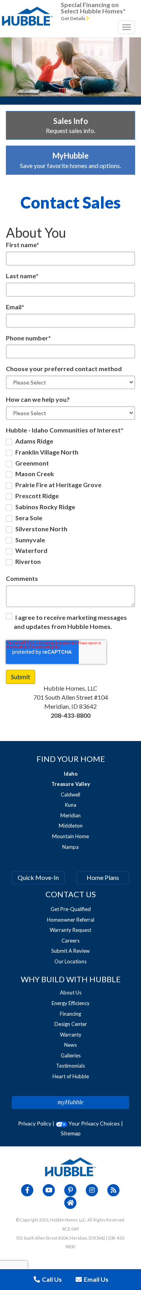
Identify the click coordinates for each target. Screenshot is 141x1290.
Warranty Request (70, 930)
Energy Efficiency (71, 1003)
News (70, 1045)
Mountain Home (70, 836)
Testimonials (70, 1066)
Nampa (70, 847)
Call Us (51, 1279)
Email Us (95, 1279)
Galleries (71, 1055)
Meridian (70, 815)
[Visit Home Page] (27, 10)
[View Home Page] (70, 1166)
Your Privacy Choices (93, 1123)
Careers (70, 940)
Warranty (70, 1034)
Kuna (70, 805)
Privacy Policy (34, 1123)
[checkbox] (70, 502)
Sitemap (71, 1133)
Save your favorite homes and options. (70, 160)
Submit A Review (70, 951)
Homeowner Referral (70, 920)
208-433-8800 (70, 715)
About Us (70, 992)
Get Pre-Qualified (71, 909)
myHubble (70, 1102)
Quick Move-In (38, 877)
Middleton (71, 825)
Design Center (70, 1024)
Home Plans (103, 877)
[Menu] (126, 27)
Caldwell (70, 794)
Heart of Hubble (70, 1076)
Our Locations (70, 961)
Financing (70, 1014)
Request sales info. (70, 125)
